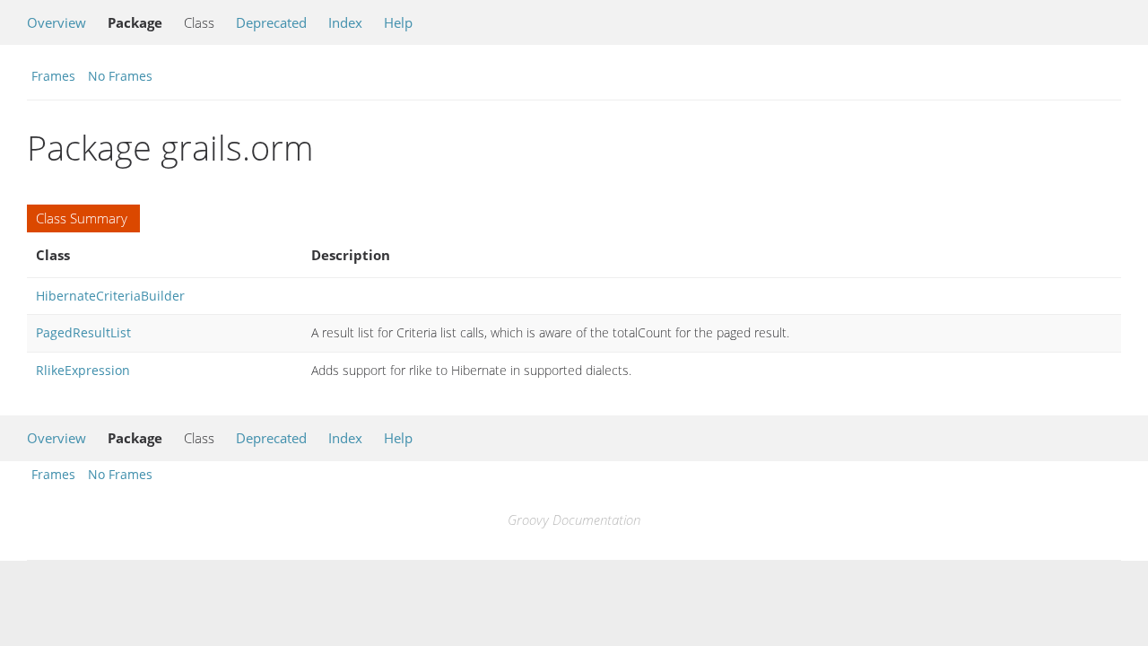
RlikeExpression (83, 370)
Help (398, 22)
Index (345, 22)
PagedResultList (83, 332)
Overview (56, 22)
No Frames (120, 75)
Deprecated (271, 22)
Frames (53, 75)
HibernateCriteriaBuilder (110, 295)
